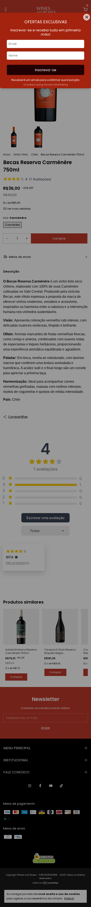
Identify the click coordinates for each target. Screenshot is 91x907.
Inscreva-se (45, 69)
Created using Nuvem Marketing (45, 84)
